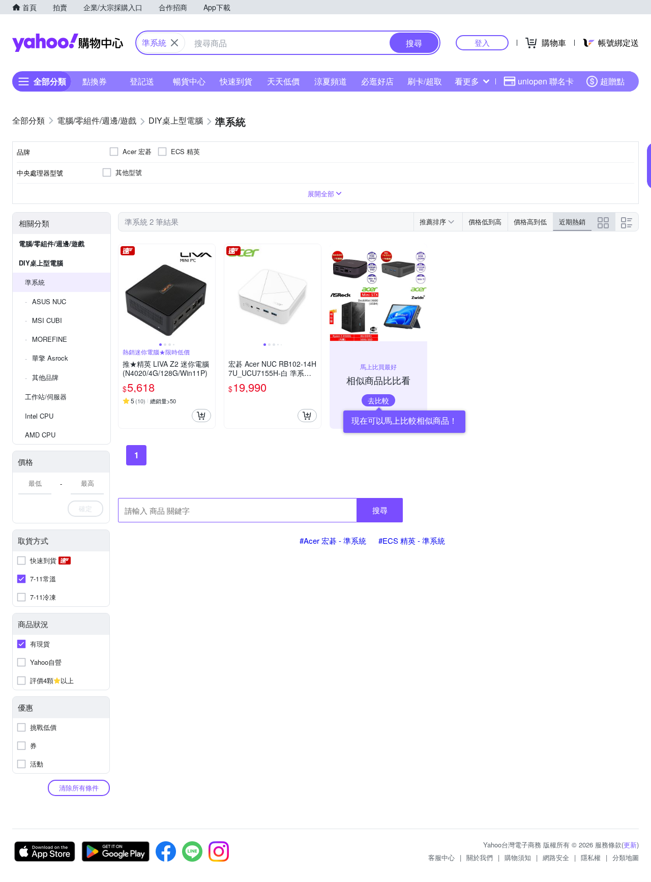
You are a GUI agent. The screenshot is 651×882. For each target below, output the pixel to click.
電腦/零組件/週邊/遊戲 (51, 243)
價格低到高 (484, 221)
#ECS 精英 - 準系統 (411, 540)
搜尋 (380, 510)
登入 (482, 42)
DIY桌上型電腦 (41, 263)
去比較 (378, 400)
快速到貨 (236, 81)
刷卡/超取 (424, 81)
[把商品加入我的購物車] (201, 415)
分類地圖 (625, 857)
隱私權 (591, 857)
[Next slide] (208, 292)
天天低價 (283, 81)
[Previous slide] (125, 292)
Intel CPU (39, 416)
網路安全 (556, 857)
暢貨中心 (189, 81)
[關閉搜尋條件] (174, 43)
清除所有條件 (79, 787)
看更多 (467, 81)
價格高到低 (530, 221)
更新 (630, 844)
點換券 (94, 81)
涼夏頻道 (330, 81)
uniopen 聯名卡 (546, 81)
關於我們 (479, 857)
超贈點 (612, 81)
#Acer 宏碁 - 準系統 (333, 540)
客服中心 (441, 857)
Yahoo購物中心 (67, 43)
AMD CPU (40, 434)
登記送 (142, 81)
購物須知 (518, 857)
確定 (85, 508)
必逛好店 (377, 81)
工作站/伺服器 (46, 396)
